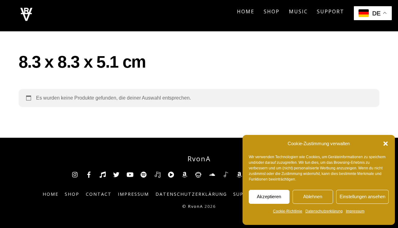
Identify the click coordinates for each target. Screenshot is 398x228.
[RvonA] (26, 19)
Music (298, 11)
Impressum (355, 211)
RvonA (195, 206)
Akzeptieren (269, 196)
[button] (385, 144)
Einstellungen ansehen (362, 196)
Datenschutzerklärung (324, 211)
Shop (272, 11)
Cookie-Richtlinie (287, 211)
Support (330, 11)
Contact (99, 194)
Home (245, 11)
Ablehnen (312, 196)
